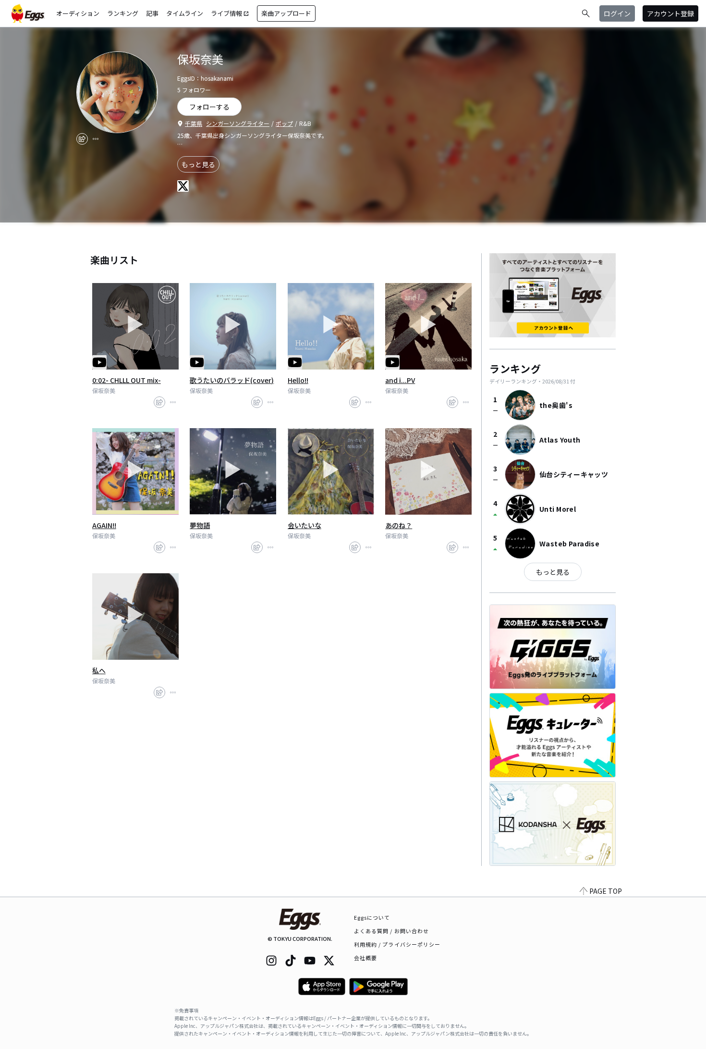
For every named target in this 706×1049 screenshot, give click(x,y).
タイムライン (184, 13)
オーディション (77, 13)
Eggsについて (372, 917)
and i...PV (400, 380)
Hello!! (298, 380)
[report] (95, 139)
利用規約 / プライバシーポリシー (397, 944)
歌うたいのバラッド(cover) (232, 380)
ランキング (122, 13)
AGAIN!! (104, 525)
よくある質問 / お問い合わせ (391, 931)
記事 (152, 13)
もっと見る (198, 164)
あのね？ (398, 525)
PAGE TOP (605, 891)
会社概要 (365, 958)
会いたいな (304, 525)
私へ (99, 670)
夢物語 (200, 525)
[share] (82, 139)
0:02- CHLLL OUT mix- (126, 380)
